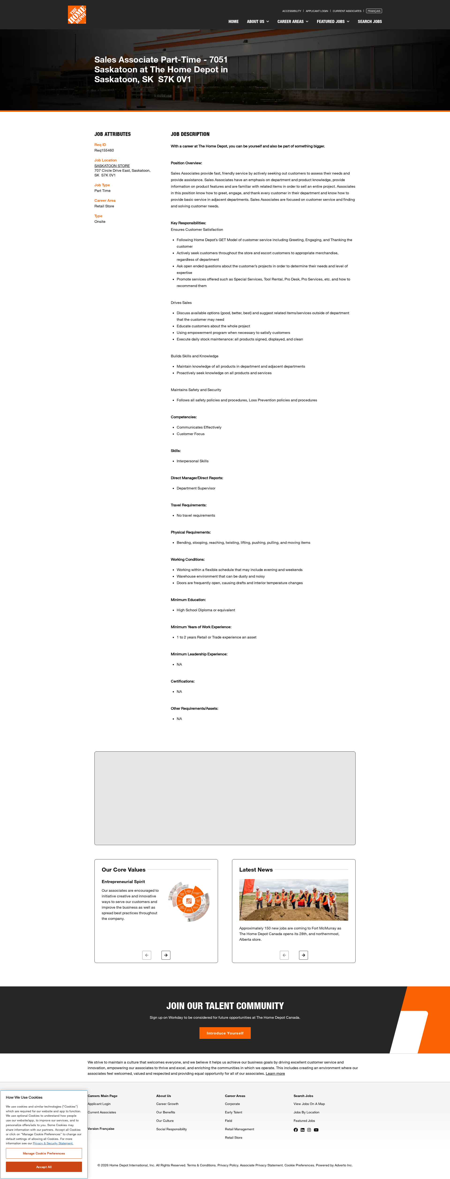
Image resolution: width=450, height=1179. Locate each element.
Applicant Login (317, 11)
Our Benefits (165, 1112)
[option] (156, 901)
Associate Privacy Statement (261, 1165)
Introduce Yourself (225, 1033)
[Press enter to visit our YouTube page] (316, 1129)
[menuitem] (233, 22)
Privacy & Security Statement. (53, 1143)
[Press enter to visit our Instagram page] (309, 1129)
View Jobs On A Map (309, 1104)
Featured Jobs (331, 21)
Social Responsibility (171, 1129)
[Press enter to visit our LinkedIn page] (302, 1129)
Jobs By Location (306, 1112)
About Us (256, 21)
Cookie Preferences (299, 1165)
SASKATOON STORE (112, 165)
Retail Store (233, 1137)
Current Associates (347, 11)
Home (234, 21)
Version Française (101, 1128)
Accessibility (291, 11)
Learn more (275, 1073)
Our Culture (165, 1121)
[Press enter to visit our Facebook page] (296, 1129)
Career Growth (167, 1104)
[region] (44, 1134)
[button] (146, 955)
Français (374, 10)
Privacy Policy (228, 1165)
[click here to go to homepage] (77, 15)
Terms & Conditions (201, 1165)
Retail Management (239, 1129)
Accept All (44, 1167)
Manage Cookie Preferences (44, 1153)
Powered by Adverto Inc (334, 1165)
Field (228, 1121)
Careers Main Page (102, 1096)
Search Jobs (370, 21)
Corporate (232, 1104)
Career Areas (291, 21)
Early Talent (233, 1112)
